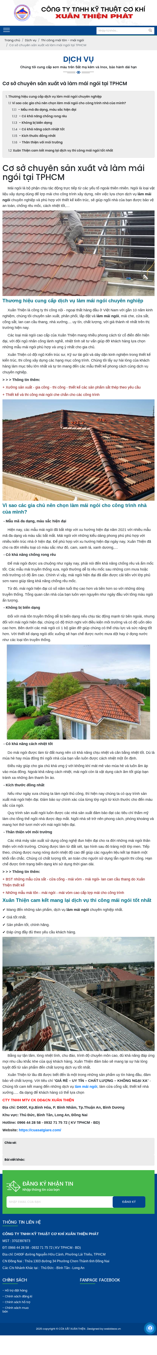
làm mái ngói (86, 1087)
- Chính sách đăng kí (17, 1296)
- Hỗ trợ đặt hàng (14, 1290)
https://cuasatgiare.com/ (40, 1130)
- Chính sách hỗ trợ (16, 1302)
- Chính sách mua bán (15, 1310)
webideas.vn (112, 1329)
